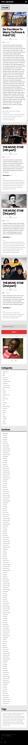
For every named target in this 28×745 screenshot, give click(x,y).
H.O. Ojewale (7, 2)
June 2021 (5, 553)
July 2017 (4, 639)
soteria (4, 416)
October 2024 (6, 476)
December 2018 (6, 607)
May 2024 (5, 485)
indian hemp (23, 247)
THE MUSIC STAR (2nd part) (13, 284)
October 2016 (6, 657)
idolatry (17, 183)
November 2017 (6, 632)
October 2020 (6, 568)
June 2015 (5, 687)
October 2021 (6, 545)
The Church (5, 725)
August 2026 (5, 433)
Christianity (18, 111)
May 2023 (5, 508)
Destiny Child (15, 245)
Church (22, 180)
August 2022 (5, 526)
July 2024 (5, 481)
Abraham (4, 713)
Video (4, 422)
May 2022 (5, 531)
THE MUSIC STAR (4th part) (13, 148)
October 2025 (6, 452)
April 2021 (5, 557)
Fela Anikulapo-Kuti (15, 314)
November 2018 (6, 609)
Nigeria (4, 410)
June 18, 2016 (5, 217)
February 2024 (6, 491)
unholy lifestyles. (13, 252)
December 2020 (6, 564)
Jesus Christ (5, 112)
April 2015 (5, 691)
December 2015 (6, 676)
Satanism (15, 723)
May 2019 (5, 597)
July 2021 (5, 551)
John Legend (7, 185)
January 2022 (6, 539)
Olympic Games (19, 185)
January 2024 (6, 493)
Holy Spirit (15, 719)
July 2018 (5, 616)
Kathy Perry (12, 185)
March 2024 (5, 489)
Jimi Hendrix (11, 316)
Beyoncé (9, 180)
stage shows (14, 187)
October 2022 (6, 522)
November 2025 (6, 451)
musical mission (19, 316)
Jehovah (4, 720)
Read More (6, 108)
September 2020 (6, 570)
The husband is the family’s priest (8, 119)
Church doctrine (5, 182)
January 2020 (6, 582)
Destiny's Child (17, 182)
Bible (3, 111)
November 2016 (6, 655)
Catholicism (5, 379)
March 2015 (5, 693)
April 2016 (5, 668)
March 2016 (5, 670)
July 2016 (5, 662)
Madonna (4, 250)
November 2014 (6, 701)
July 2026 (5, 435)
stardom (18, 187)
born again (6, 111)
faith (4, 389)
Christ (13, 714)
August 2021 (5, 549)
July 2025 (5, 458)
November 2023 (6, 497)
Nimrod (11, 722)
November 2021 (6, 543)
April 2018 (5, 622)
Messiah (21, 720)
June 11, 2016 (5, 289)
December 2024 (6, 472)
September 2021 (6, 547)
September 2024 (6, 477)
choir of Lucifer (11, 243)
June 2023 (5, 506)
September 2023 (6, 501)
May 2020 (5, 574)
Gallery (4, 393)
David (5, 717)
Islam (4, 397)
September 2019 (6, 589)
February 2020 (6, 580)
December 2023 (6, 495)
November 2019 (6, 585)
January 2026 (6, 447)
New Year (5, 408)
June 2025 (5, 460)
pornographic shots (6, 187)
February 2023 (6, 514)
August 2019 (5, 591)
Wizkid (14, 188)
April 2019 (5, 599)
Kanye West (9, 248)
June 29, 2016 (5, 154)
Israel (24, 719)
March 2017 (5, 647)
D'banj (10, 182)
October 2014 (6, 703)
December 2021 (6, 541)
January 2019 (5, 605)
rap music (4, 317)
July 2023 (5, 504)
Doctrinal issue (13, 717)
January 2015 (5, 697)
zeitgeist (18, 252)
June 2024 (5, 483)
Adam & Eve (11, 713)
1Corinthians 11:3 (6, 114)
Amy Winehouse (5, 242)
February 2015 (6, 695)
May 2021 (5, 555)
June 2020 (5, 572)
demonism (13, 182)
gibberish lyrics (21, 314)
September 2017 (6, 635)
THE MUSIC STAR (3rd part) (13, 212)
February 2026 (6, 445)
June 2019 (5, 595)
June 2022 (5, 530)
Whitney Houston (10, 188)
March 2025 (5, 466)
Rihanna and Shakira (6, 252)
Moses (4, 722)
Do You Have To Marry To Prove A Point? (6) (14, 32)
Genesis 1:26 (5, 719)
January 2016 (5, 674)
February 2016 (6, 672)
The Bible (13, 117)
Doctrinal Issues (6, 387)
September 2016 (6, 659)
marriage (5, 402)
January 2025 (6, 470)
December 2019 (6, 583)
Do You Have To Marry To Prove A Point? (10, 116)
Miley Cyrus (14, 250)
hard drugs (9, 247)
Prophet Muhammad (19, 722)
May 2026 (5, 439)
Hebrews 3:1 (5, 117)
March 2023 (5, 512)
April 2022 (5, 533)
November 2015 (6, 678)
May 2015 (5, 689)
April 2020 (5, 576)
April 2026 (5, 441)
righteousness (5, 723)
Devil (18, 245)
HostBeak (9, 735)
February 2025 (6, 468)
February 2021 (6, 560)
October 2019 (6, 587)
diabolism (22, 182)
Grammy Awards (12, 183)
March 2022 (5, 535)
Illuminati (20, 183)
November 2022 (6, 520)
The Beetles (13, 317)
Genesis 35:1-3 (19, 116)
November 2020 (6, 566)
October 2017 (5, 634)
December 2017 (6, 630)
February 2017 (6, 649)
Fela (3, 183)
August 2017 (5, 637)
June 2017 (5, 641)
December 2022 (6, 518)
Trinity (8, 725)
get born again (10, 719)
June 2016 (5, 664)
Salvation (9, 723)
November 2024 (6, 474)
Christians (18, 180)
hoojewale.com (6, 395)
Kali (6, 248)
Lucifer (15, 185)
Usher (21, 187)
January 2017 (5, 651)
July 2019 (5, 593)
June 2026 (5, 437)
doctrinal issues (19, 717)
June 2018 (5, 618)
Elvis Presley (22, 245)
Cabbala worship (5, 243)
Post (4, 414)
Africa (4, 373)
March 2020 (5, 578)
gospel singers (6, 183)
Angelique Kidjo (5, 180)
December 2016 (6, 653)
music (8, 112)
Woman (4, 423)
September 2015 (6, 682)
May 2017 (5, 643)
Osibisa (18, 250)
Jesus (3, 185)
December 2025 (6, 449)
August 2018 (5, 614)
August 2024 (5, 479)
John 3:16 (14, 720)
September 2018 (6, 612)
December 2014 (6, 699)
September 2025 (6, 454)
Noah (14, 722)
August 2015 (5, 684)
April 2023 (5, 510)
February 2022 (6, 537)
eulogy (4, 247)
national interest (6, 406)
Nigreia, (4, 412)
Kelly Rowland (13, 248)
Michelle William (9, 250)
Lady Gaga (18, 248)
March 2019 (5, 601)
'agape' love (5, 371)
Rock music (9, 317)
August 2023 (5, 503)
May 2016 (5, 666)
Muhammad (7, 722)
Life (3, 400)
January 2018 (5, 628)
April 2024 (5, 487)
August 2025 (5, 456)
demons (10, 314)
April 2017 (5, 645)
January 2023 (6, 516)
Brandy (15, 180)
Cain (6, 714)
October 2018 (6, 610)
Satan (11, 187)
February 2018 (6, 626)
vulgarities (4, 188)
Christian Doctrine (12, 111)
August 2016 (5, 661)
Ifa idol (15, 247)
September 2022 (6, 524)
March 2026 (5, 443)
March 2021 (5, 558)
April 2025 (5, 464)
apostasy (4, 312)
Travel (4, 420)
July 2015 (5, 686)
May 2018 (5, 620)
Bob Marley (21, 242)
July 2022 (5, 528)
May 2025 (5, 462)
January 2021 (5, 562)
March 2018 (5, 624)
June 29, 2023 (5, 39)
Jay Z (23, 183)
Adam (8, 713)
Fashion (4, 391)
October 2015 (6, 680)
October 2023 (6, 499)
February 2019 (6, 603)
